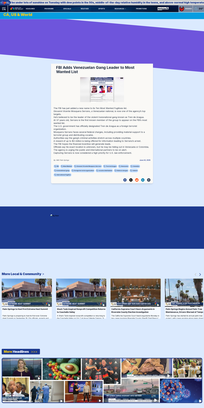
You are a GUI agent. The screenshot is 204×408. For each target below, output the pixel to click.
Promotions (141, 9)
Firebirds (188, 8)
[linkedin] (142, 180)
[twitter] (131, 180)
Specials (67, 9)
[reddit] (137, 180)
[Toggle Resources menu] (125, 8)
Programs (49, 9)
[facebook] (125, 180)
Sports (101, 9)
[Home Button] (17, 8)
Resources (119, 9)
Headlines (30, 9)
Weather (85, 9)
